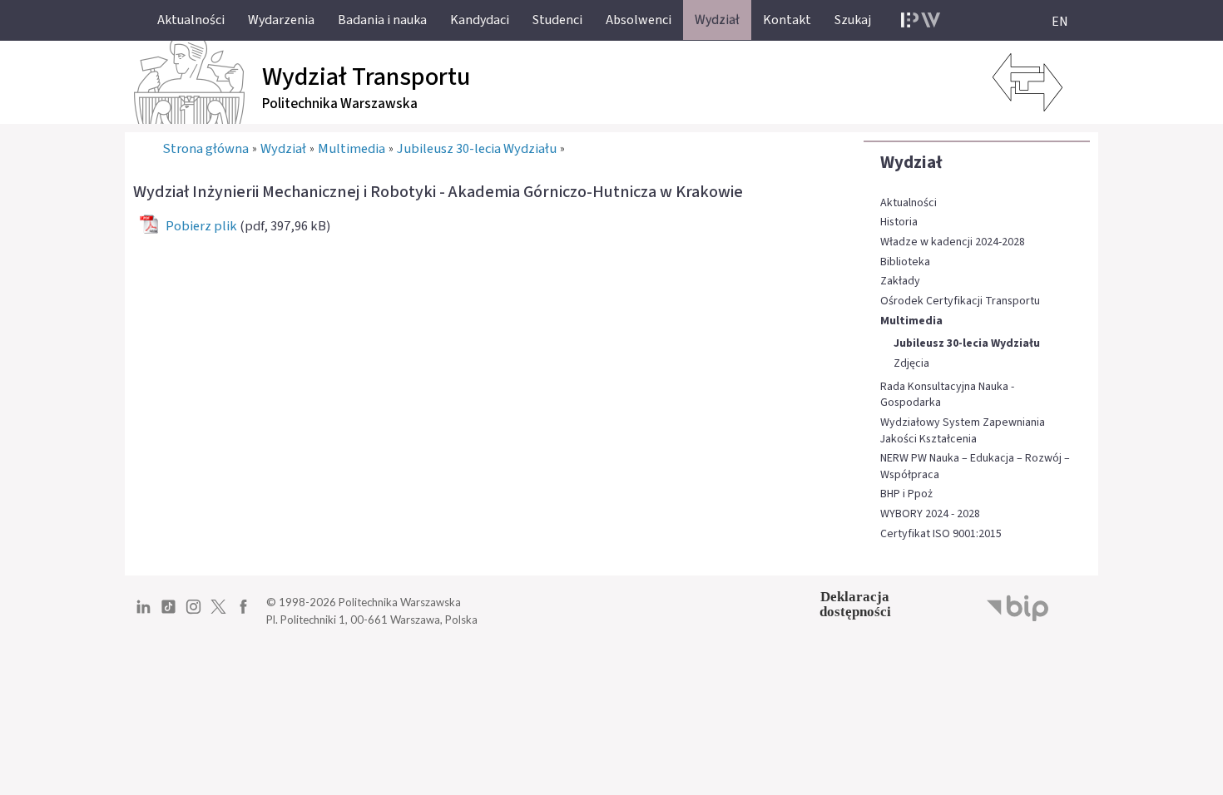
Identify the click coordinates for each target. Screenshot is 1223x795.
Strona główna (205, 149)
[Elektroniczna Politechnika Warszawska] (920, 20)
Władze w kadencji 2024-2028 (952, 242)
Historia (899, 222)
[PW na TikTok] (168, 613)
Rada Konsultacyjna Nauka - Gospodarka (947, 395)
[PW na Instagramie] (193, 613)
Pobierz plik (201, 226)
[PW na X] (218, 613)
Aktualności (908, 203)
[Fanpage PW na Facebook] (243, 613)
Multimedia (911, 321)
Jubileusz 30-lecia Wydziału (967, 344)
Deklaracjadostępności (855, 604)
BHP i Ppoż (906, 494)
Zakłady (900, 281)
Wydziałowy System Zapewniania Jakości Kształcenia (962, 431)
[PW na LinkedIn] (143, 613)
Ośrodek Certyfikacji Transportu (960, 301)
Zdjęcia (911, 364)
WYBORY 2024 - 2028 (930, 514)
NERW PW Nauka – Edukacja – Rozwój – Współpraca (975, 467)
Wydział (911, 162)
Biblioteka (905, 262)
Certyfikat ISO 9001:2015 (941, 534)
